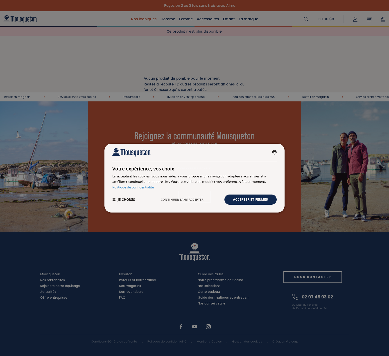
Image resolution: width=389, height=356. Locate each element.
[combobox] (274, 152)
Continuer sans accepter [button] (182, 199)
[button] (123, 199)
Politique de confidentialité (133, 187)
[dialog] (194, 177)
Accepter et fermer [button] (250, 199)
